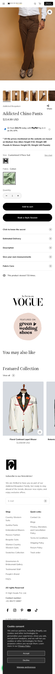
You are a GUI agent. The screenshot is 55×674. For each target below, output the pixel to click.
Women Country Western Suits (13, 546)
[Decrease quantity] (6, 196)
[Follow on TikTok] (36, 610)
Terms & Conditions (39, 538)
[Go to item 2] (16, 96)
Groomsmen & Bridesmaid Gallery (14, 563)
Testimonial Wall (13, 569)
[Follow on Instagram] (15, 610)
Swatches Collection (15, 552)
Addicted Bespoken (11, 106)
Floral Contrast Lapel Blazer (23, 439)
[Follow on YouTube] (29, 610)
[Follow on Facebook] (7, 610)
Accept (26, 653)
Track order (35, 552)
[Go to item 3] (25, 96)
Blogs (32, 522)
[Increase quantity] (18, 196)
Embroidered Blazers (15, 530)
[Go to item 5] (43, 96)
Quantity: (7, 190)
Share (49, 108)
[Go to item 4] (34, 96)
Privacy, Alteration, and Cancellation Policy (38, 530)
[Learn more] (49, 129)
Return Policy (36, 547)
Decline (26, 660)
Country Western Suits (13, 519)
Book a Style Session (27, 217)
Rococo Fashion (13, 535)
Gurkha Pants (12, 525)
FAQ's (8, 579)
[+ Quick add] (39, 432)
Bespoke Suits (12, 539)
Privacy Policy (24, 646)
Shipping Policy (37, 543)
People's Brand (12, 574)
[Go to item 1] (7, 96)
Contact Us (35, 517)
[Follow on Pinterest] (22, 610)
